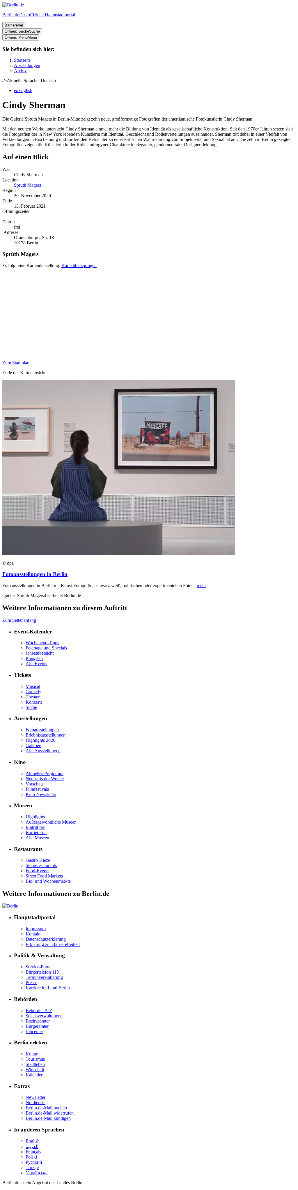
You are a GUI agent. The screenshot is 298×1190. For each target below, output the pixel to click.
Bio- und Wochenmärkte (48, 881)
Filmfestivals (37, 789)
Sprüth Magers (27, 185)
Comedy (33, 691)
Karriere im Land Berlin (48, 987)
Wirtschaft (35, 1069)
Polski (31, 1156)
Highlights (35, 816)
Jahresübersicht (40, 653)
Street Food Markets (44, 875)
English (33, 1140)
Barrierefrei (36, 832)
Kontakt (33, 933)
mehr (201, 585)
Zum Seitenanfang (19, 620)
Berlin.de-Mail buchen (46, 1107)
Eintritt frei (35, 827)
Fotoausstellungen (42, 729)
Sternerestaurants (41, 865)
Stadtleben (35, 1064)
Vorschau (34, 783)
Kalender (34, 1074)
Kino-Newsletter (41, 794)
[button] (149, 80)
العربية (32, 1146)
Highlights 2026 (40, 740)
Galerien (33, 745)
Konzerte (34, 702)
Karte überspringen (79, 265)
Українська (36, 1172)
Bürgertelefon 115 (42, 972)
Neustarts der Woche (45, 778)
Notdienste (35, 1102)
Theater (33, 696)
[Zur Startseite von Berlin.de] (10, 905)
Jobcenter (34, 1031)
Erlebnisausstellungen (45, 734)
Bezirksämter (38, 1020)
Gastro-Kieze (38, 860)
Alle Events (36, 663)
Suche (31, 707)
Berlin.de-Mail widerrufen (50, 1112)
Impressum (36, 928)
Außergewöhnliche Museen (51, 822)
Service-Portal (39, 966)
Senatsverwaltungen (44, 1015)
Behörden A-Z (39, 1010)
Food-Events (37, 870)
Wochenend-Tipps (42, 642)
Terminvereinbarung (44, 977)
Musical (33, 686)
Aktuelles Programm (44, 773)
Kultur (32, 1053)
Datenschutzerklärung (46, 939)
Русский (34, 1162)
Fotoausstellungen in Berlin (35, 574)
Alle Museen (37, 837)
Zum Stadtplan (15, 362)
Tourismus (35, 1059)
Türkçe (32, 1167)
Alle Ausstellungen (43, 750)
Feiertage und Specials (46, 647)
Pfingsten (34, 658)
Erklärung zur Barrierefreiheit (53, 944)
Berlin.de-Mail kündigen (48, 1118)
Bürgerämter (37, 1026)
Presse (31, 982)
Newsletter (35, 1097)
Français (33, 1151)
